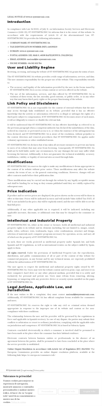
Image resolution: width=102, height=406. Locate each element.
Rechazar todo (68, 391)
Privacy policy (39, 370)
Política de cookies (18, 402)
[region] (51, 389)
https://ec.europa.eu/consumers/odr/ (38, 355)
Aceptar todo (89, 391)
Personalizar (47, 391)
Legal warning (27, 370)
